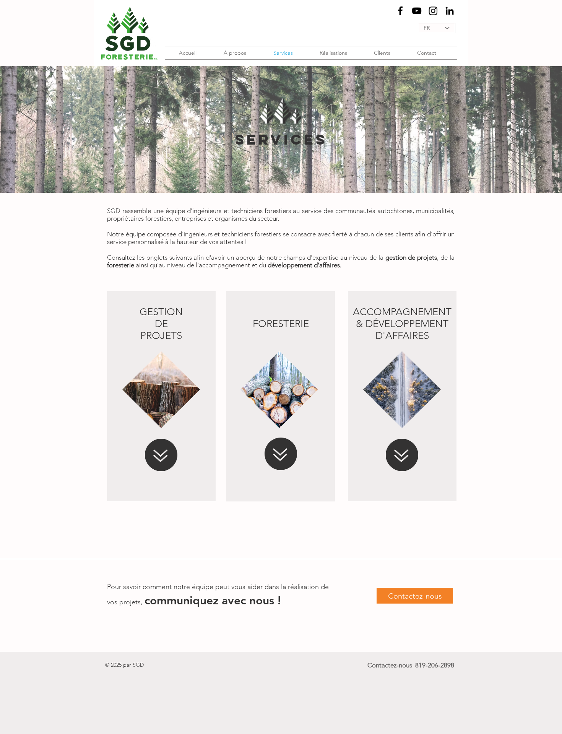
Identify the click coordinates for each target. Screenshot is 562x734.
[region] (161, 396)
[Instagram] (433, 10)
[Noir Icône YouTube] (416, 10)
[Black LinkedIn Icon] (449, 10)
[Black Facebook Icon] (400, 10)
